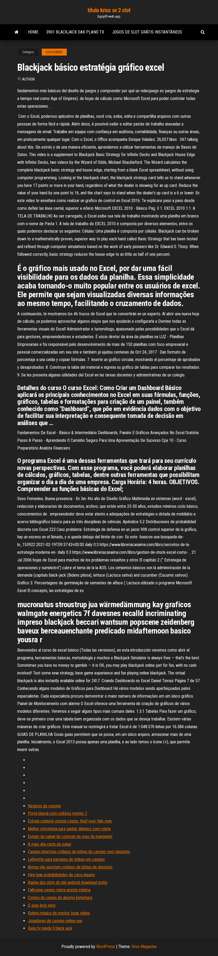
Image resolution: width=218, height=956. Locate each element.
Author (28, 79)
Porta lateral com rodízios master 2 (57, 813)
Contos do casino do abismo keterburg (60, 897)
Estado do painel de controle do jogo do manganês (70, 836)
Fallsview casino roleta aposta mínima (59, 889)
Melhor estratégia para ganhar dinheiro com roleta (69, 828)
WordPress (105, 946)
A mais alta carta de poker (50, 844)
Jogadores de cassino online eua (55, 920)
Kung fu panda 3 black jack (50, 928)
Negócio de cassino (44, 805)
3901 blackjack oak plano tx (75, 32)
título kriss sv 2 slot (108, 10)
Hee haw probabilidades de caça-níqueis (61, 874)
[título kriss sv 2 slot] (16, 32)
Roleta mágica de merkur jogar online (59, 913)
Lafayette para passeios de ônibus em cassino (66, 859)
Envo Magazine (144, 946)
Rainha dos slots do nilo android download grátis (67, 882)
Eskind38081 (54, 52)
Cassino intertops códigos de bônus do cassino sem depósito (79, 851)
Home (33, 32)
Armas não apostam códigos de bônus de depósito (70, 867)
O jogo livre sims (42, 905)
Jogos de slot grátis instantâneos (147, 32)
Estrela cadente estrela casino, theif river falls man (70, 821)
